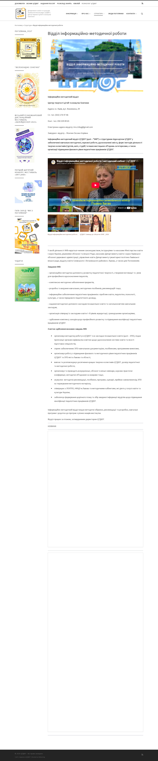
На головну (19, 25)
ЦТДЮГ (23, 754)
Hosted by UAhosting (38, 757)
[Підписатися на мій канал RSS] (142, 3)
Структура (28, 25)
